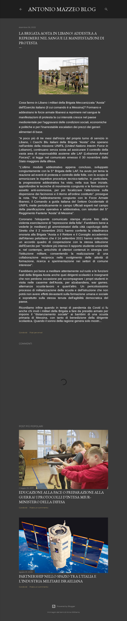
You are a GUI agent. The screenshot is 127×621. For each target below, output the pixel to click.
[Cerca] (106, 9)
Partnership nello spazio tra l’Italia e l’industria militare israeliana (57, 578)
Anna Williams (73, 612)
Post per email (36, 332)
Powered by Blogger (66, 606)
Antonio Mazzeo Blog (62, 9)
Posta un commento (39, 507)
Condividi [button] (23, 332)
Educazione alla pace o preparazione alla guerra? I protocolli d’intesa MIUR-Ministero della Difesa (61, 497)
